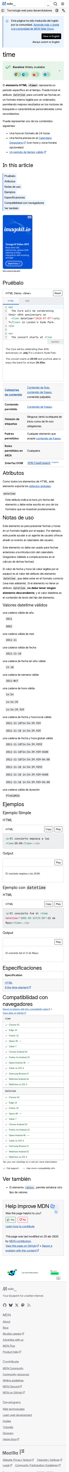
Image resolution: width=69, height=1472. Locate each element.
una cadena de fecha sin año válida (24, 661)
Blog (5, 1327)
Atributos (9, 181)
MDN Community (13, 1368)
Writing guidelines (13, 1380)
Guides (7, 1421)
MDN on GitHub (12, 1392)
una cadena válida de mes (18, 634)
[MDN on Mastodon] (23, 1305)
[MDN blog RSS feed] (29, 1305)
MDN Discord (11, 1386)
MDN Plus (9, 1345)
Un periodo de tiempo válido (26, 152)
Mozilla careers (12, 1333)
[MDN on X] (17, 1305)
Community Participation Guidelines (36, 1465)
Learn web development (17, 1415)
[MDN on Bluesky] (11, 1305)
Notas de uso (12, 186)
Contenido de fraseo (39, 406)
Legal (6, 1465)
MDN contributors (20, 1241)
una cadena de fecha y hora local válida (27, 717)
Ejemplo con (24, 887)
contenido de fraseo (39, 392)
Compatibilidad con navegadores (24, 203)
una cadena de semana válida (21, 674)
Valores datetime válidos (25, 605)
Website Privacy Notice (17, 1460)
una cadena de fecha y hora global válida (28, 738)
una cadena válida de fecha (19, 647)
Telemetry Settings (48, 1460)
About (6, 1321)
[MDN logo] (10, 1289)
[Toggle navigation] (62, 4)
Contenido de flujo (38, 387)
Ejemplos (9, 192)
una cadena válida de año (18, 612)
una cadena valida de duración (21, 789)
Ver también (11, 208)
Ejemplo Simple (17, 812)
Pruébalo (9, 176)
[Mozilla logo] (13, 1452)
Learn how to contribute (20, 1226)
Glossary (8, 1433)
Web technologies (14, 1409)
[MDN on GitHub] (5, 1305)
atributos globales (40, 486)
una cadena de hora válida (19, 688)
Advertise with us (13, 1339)
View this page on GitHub (21, 1246)
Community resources (16, 1374)
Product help (10, 1352)
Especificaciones (14, 197)
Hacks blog (9, 1439)
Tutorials (8, 1427)
